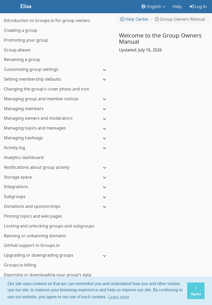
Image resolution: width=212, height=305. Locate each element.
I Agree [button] (196, 291)
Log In (200, 6)
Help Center (136, 19)
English (154, 6)
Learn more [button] (118, 297)
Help (177, 6)
